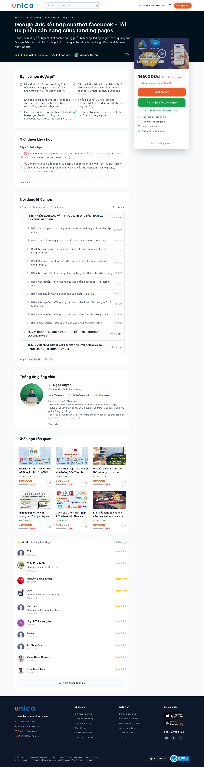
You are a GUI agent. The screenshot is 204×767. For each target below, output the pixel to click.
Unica (21, 17)
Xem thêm (25, 182)
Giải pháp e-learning (129, 718)
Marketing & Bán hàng (43, 17)
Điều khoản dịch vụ (84, 732)
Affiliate (122, 737)
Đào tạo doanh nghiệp (129, 723)
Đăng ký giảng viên (128, 714)
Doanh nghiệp (146, 5)
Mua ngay (162, 92)
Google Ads (67, 17)
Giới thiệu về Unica (83, 714)
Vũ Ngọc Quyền (88, 54)
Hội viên (160, 5)
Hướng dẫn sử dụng (84, 718)
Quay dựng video (127, 728)
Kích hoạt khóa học (84, 723)
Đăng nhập (182, 5)
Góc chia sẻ (80, 728)
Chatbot (48, 359)
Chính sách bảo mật (84, 737)
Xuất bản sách (126, 732)
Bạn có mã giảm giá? (162, 143)
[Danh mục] (38, 5)
